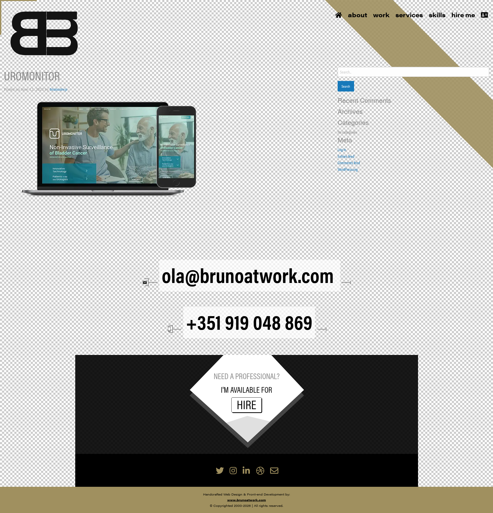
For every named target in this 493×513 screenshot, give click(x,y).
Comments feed (349, 163)
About (357, 14)
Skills (437, 14)
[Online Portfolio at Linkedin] (246, 470)
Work (381, 14)
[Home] (338, 15)
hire (246, 405)
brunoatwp (58, 89)
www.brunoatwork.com (246, 500)
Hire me (463, 14)
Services (409, 14)
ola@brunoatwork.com (250, 274)
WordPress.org (348, 169)
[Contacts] (484, 15)
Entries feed (346, 156)
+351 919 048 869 (249, 321)
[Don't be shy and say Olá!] (274, 470)
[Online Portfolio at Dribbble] (260, 470)
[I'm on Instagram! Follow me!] (233, 470)
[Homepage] (44, 33)
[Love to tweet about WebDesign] (219, 470)
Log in (342, 149)
